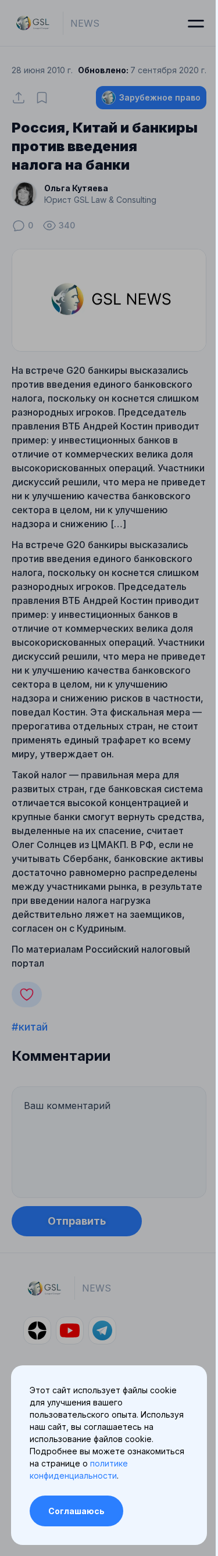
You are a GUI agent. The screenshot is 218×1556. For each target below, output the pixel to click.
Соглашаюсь (76, 1511)
